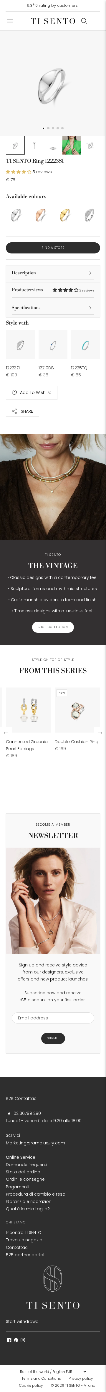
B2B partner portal (25, 1255)
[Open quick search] (84, 21)
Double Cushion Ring (76, 742)
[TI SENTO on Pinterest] (16, 1341)
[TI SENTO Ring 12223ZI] (89, 214)
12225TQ (79, 368)
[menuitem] (42, 1378)
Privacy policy (81, 1378)
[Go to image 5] (90, 145)
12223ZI (13, 368)
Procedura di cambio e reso (35, 1194)
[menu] (53, 1371)
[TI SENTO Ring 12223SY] (65, 214)
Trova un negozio (24, 1240)
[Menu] (10, 21)
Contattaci (17, 1247)
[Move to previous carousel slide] (6, 733)
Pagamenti (17, 1187)
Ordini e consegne (25, 1179)
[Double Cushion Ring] (77, 710)
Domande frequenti (26, 1165)
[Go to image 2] (34, 145)
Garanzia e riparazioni (29, 1201)
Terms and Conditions (41, 1378)
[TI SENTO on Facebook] (9, 1341)
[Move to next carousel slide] (100, 733)
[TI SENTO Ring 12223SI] (16, 214)
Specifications (26, 308)
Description (24, 273)
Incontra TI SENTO (24, 1232)
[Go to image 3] (53, 145)
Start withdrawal (22, 1321)
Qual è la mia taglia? (28, 1209)
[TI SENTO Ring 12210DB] (53, 344)
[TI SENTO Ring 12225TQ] (85, 344)
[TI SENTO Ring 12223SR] (40, 214)
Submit (53, 1038)
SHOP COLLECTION (53, 627)
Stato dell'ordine (23, 1172)
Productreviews (53, 290)
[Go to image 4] (71, 145)
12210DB (46, 368)
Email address (30, 1008)
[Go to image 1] (15, 145)
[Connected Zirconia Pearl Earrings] (28, 710)
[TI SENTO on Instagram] (23, 1341)
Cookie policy (31, 1385)
